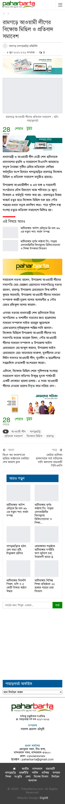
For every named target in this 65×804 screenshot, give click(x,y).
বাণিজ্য (45, 772)
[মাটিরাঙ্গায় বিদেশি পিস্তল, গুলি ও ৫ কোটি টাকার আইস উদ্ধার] (18, 568)
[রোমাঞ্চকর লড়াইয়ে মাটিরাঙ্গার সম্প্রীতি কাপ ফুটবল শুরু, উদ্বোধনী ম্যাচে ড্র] (46, 534)
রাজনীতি (23, 772)
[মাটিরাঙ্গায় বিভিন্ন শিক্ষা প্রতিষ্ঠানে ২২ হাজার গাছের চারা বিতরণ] (46, 568)
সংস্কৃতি (18, 776)
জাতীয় (25, 768)
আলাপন (32, 780)
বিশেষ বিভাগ (41, 776)
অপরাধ (56, 772)
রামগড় (50, 436)
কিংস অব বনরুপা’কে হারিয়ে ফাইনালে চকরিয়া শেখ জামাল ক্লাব (16, 458)
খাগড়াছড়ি (35, 431)
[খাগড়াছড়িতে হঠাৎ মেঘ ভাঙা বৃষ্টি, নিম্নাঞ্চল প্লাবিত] (18, 534)
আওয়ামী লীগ (18, 431)
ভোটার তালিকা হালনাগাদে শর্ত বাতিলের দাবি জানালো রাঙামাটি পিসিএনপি (49, 460)
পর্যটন (35, 772)
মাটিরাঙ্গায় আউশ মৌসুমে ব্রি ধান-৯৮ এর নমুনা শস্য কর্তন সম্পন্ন (40, 229)
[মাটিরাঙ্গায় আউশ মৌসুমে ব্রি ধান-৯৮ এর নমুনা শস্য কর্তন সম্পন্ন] (10, 232)
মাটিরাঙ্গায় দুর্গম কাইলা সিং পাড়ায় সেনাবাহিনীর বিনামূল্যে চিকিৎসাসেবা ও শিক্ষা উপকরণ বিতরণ (40, 244)
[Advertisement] (32, 644)
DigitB (44, 798)
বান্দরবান (37, 768)
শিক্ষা (8, 776)
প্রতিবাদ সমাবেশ (14, 436)
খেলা (28, 776)
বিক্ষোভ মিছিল (34, 436)
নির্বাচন (55, 776)
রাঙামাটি (50, 768)
